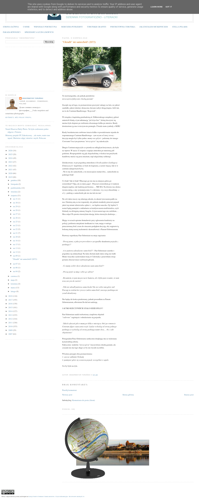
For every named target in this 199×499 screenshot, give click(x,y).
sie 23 (15, 225)
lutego (13, 291)
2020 (10, 173)
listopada (15, 184)
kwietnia (14, 283)
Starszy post (189, 394)
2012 (10, 318)
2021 (10, 169)
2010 (10, 326)
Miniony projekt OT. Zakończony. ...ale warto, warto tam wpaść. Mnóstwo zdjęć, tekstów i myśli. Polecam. (27, 137)
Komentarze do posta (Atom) (83, 400)
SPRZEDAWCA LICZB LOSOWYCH (39, 32)
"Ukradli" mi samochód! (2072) (79, 42)
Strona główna (128, 394)
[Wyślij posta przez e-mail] (98, 375)
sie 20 (15, 236)
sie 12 (15, 252)
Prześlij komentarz (69, 390)
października (16, 188)
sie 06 (15, 267)
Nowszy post (67, 394)
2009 (10, 330)
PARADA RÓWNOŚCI (11, 32)
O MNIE (26, 26)
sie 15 (15, 244)
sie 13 (15, 248)
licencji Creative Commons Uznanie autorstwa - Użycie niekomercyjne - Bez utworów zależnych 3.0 (56, 496)
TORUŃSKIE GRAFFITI (96, 26)
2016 (10, 303)
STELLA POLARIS (179, 26)
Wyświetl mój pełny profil (18, 117)
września (14, 191)
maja (13, 280)
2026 (10, 150)
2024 (10, 158)
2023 (10, 162)
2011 (10, 322)
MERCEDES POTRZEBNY (72, 26)
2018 (10, 296)
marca (13, 287)
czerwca (14, 276)
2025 (10, 154)
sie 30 (15, 202)
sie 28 (15, 210)
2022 (10, 165)
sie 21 (15, 233)
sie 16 (15, 240)
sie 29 (15, 206)
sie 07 (15, 263)
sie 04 (15, 271)
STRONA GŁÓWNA (11, 26)
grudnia (14, 180)
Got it (168, 7)
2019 (10, 177)
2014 (10, 311)
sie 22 (15, 229)
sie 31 (15, 198)
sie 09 (15, 255)
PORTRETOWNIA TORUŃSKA (122, 26)
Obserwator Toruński (32, 98)
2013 (10, 315)
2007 (10, 334)
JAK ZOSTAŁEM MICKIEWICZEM (153, 26)
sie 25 (15, 221)
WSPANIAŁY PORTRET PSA (45, 26)
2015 (10, 307)
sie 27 (15, 214)
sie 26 (15, 217)
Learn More (156, 7)
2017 (10, 299)
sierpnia (14, 195)
